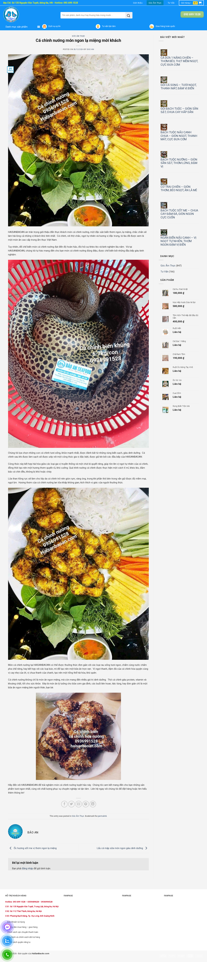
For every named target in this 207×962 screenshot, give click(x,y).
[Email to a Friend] (78, 804)
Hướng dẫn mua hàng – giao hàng (22, 927)
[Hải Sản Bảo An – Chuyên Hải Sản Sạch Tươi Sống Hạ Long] (17, 14)
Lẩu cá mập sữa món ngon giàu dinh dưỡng (120, 848)
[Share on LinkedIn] (93, 804)
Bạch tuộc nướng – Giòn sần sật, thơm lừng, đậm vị (179, 163)
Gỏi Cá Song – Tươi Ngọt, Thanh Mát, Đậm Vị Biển (178, 86)
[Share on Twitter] (71, 804)
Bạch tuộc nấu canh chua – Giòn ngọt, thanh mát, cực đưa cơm (179, 136)
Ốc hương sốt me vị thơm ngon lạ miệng (35, 848)
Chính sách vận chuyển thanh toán (22, 932)
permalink (102, 816)
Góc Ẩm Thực (155, 3)
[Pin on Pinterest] (85, 804)
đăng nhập (27, 868)
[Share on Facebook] (64, 804)
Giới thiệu (137, 3)
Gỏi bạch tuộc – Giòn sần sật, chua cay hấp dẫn (179, 110)
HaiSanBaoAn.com (40, 953)
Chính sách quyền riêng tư (18, 942)
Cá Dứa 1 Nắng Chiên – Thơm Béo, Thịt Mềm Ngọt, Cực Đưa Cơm (179, 61)
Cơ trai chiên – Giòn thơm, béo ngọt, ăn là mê (179, 188)
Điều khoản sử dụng (16, 922)
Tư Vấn (171, 3)
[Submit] (128, 15)
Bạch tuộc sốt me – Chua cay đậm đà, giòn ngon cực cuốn (179, 214)
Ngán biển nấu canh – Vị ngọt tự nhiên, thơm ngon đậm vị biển (178, 241)
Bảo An (90, 49)
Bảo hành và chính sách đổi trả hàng (23, 937)
